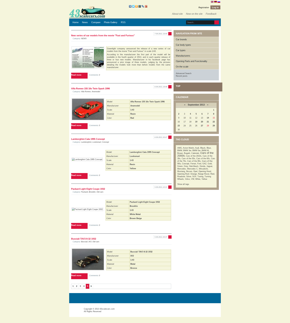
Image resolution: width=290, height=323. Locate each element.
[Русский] (219, 1)
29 (214, 126)
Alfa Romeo (86, 92)
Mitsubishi (203, 169)
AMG (179, 148)
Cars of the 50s (188, 158)
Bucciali (84, 242)
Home (75, 22)
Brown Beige (136, 218)
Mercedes (181, 169)
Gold (210, 163)
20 (202, 122)
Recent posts (181, 76)
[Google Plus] (146, 6)
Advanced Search (183, 73)
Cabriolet (195, 153)
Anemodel (96, 92)
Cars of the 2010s (193, 156)
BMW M (205, 150)
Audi (197, 148)
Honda (202, 166)
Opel (195, 171)
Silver (188, 176)
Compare (95, 22)
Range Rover (203, 174)
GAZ (204, 163)
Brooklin (92, 192)
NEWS (84, 38)
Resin (133, 114)
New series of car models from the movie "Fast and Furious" (103, 35)
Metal (132, 264)
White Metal (135, 214)
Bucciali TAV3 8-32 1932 (83, 238)
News (85, 22)
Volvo (187, 179)
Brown (180, 153)
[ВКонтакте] (130, 6)
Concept (105, 142)
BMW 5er (196, 150)
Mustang (181, 171)
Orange (193, 174)
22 (214, 122)
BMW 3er (187, 150)
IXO (90, 242)
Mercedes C (192, 169)
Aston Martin (188, 148)
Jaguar (209, 166)
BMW (179, 150)
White (197, 179)
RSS (123, 22)
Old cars (100, 192)
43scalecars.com (107, 309)
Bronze (133, 268)
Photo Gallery (110, 22)
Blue (209, 148)
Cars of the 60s (203, 158)
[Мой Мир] (139, 6)
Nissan (189, 171)
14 (208, 118)
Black (202, 148)
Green (180, 166)
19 (196, 122)
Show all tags (183, 184)
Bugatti (187, 153)
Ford (199, 163)
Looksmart (96, 142)
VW (192, 179)
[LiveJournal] (143, 6)
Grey (186, 166)
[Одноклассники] (136, 6)
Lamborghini (86, 142)
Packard (84, 192)
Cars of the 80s (194, 161)
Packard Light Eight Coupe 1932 (88, 189)
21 (208, 122)
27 (202, 126)
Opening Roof (183, 174)
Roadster (181, 176)
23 (179, 126)
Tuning (200, 176)
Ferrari (193, 163)
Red (132, 118)
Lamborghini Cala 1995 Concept (88, 139)
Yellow (133, 168)
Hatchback (193, 166)
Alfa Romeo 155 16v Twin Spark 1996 (90, 88)
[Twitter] (133, 6)
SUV (194, 176)
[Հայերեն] (215, 1)
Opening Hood (205, 171)
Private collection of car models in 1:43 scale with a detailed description (76, 311)
